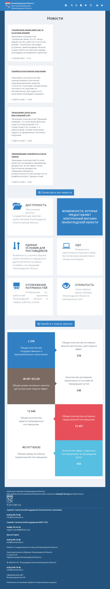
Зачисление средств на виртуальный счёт (24, 114)
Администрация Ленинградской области (24, 557)
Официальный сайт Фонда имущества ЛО (16, 576)
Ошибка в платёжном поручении (29, 71)
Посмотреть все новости (56, 192)
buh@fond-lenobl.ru (15, 542)
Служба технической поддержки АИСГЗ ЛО (27, 522)
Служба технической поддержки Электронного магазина (34, 510)
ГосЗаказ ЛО (12, 555)
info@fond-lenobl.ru (15, 517)
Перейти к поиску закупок (56, 323)
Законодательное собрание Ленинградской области (29, 552)
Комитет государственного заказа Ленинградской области (32, 547)
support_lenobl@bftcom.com (18, 530)
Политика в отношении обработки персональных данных (32, 582)
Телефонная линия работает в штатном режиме (27, 31)
